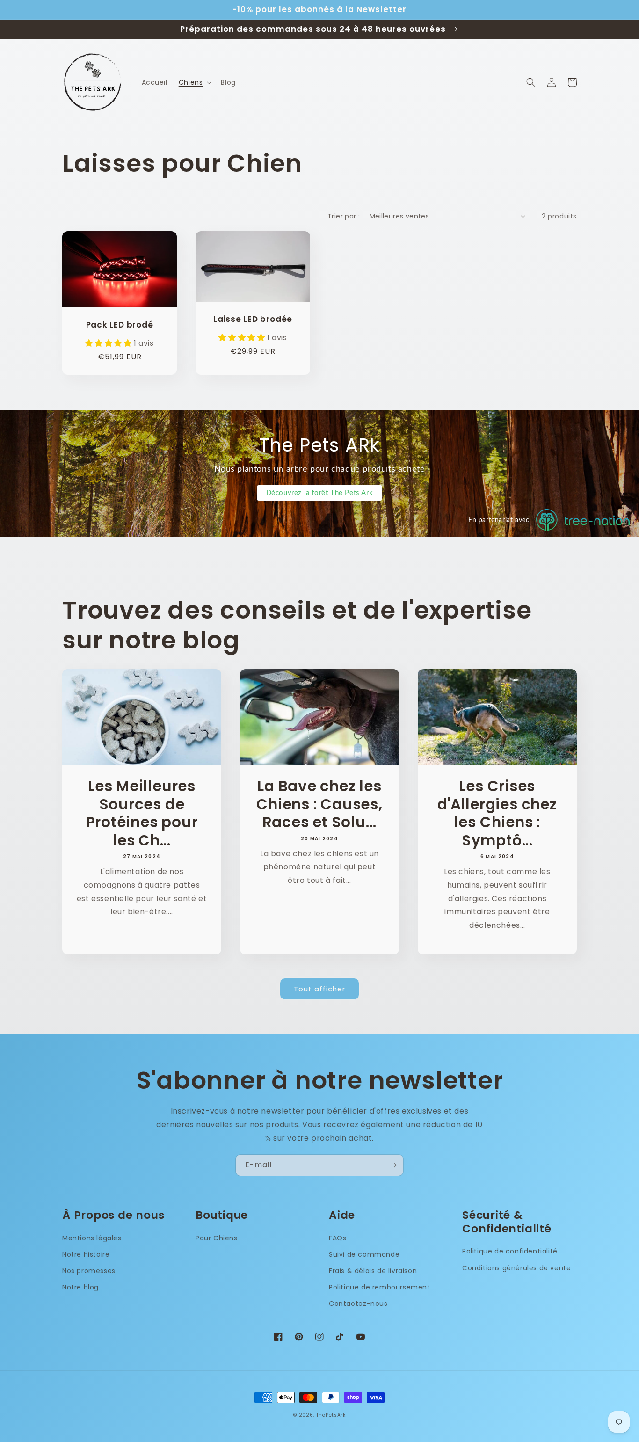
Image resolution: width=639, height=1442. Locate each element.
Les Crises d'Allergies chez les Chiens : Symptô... (497, 813)
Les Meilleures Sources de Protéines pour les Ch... (142, 813)
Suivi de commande (364, 1254)
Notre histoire (85, 1254)
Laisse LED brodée (252, 319)
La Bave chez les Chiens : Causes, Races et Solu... (319, 804)
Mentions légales (92, 1238)
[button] (194, 82)
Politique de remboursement (379, 1287)
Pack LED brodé (119, 325)
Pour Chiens (217, 1238)
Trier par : (343, 216)
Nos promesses (89, 1270)
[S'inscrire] (393, 1165)
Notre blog (80, 1287)
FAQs (337, 1238)
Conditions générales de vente (516, 1268)
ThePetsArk (331, 1415)
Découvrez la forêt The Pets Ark (319, 492)
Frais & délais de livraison (373, 1270)
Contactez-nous (358, 1303)
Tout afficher (319, 989)
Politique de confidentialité (510, 1251)
